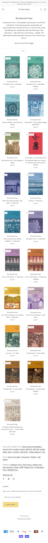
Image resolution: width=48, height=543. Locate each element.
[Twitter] (8, 478)
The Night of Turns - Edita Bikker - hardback (35, 85)
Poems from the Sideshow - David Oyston (35, 316)
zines (43, 452)
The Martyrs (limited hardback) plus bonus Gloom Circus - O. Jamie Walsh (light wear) (12, 429)
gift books (29, 449)
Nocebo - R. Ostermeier (36, 201)
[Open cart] (45, 9)
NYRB (21, 467)
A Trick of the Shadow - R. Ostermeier (12, 277)
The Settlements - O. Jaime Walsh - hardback (35, 390)
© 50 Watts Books (24, 516)
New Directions (8, 467)
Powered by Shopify (24, 519)
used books (24, 452)
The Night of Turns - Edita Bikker (12, 84)
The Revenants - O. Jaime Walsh (36, 353)
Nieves (16, 467)
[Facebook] (3, 478)
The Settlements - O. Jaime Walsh (12, 389)
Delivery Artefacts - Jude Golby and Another (12, 123)
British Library (27, 465)
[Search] (41, 9)
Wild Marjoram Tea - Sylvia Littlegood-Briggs (12, 161)
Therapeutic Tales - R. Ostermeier (35, 239)
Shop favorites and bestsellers (32, 447)
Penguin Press (29, 467)
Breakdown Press (16, 465)
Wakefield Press (12, 470)
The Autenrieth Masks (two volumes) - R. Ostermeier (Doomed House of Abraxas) (35, 162)
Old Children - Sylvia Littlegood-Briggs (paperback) (36, 123)
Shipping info (7, 475)
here (31, 43)
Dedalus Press (37, 465)
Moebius (33, 457)
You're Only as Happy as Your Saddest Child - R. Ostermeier (12, 316)
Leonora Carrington (14, 457)
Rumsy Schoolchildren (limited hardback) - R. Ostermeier (12, 240)
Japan (10, 452)
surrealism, (16, 452)
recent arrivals (7, 449)
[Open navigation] (3, 9)
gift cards (36, 449)
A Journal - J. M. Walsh (12, 353)
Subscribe (10, 505)
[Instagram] (14, 478)
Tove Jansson (25, 457)
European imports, (19, 449)
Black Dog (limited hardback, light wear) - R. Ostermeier (12, 202)
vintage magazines (35, 452)
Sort (23, 51)
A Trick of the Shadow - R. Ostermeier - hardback (35, 278)
